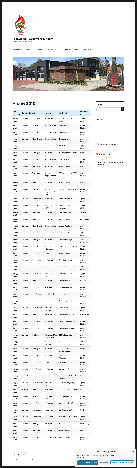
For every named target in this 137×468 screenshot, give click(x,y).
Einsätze (28, 50)
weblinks (68, 50)
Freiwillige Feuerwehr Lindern (33, 38)
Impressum (87, 50)
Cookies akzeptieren (87, 462)
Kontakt (77, 50)
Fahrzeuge (49, 50)
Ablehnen (104, 462)
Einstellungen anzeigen (122, 462)
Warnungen (104, 154)
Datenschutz (36, 460)
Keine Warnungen (103, 158)
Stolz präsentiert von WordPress (51, 460)
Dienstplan (38, 50)
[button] (133, 452)
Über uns (58, 50)
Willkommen (17, 50)
